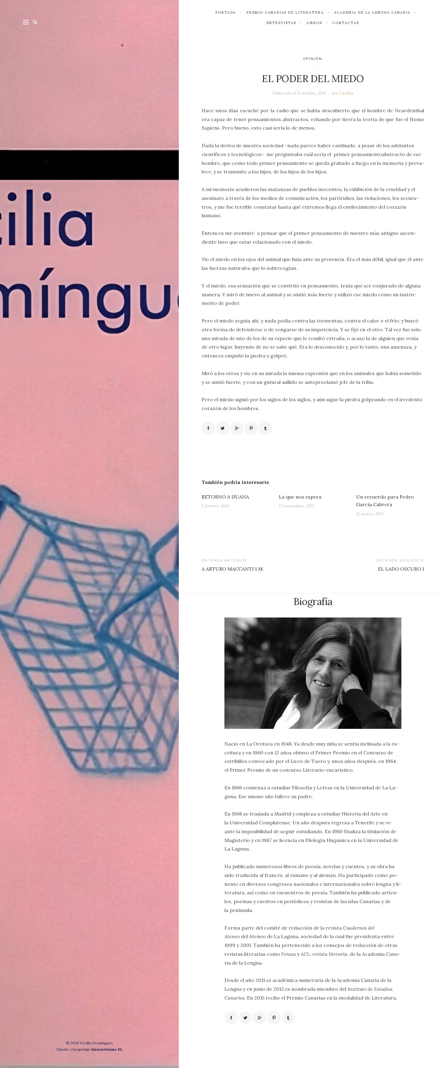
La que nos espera (300, 497)
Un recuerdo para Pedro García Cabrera (385, 501)
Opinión (313, 59)
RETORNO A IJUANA (225, 497)
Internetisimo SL (107, 1049)
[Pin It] (251, 428)
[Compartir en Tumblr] (265, 428)
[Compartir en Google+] (237, 428)
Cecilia (346, 93)
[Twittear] (222, 428)
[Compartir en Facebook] (208, 428)
